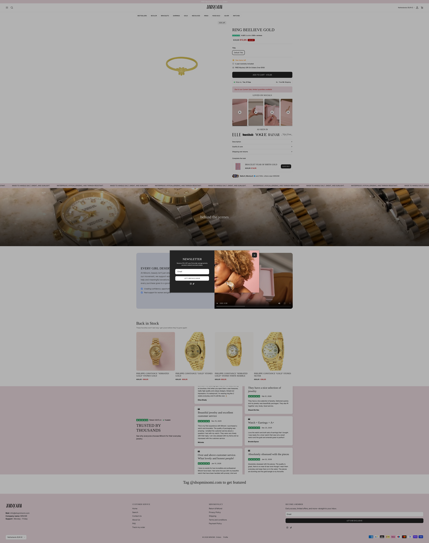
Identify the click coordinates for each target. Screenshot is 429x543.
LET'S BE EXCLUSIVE (192, 278)
